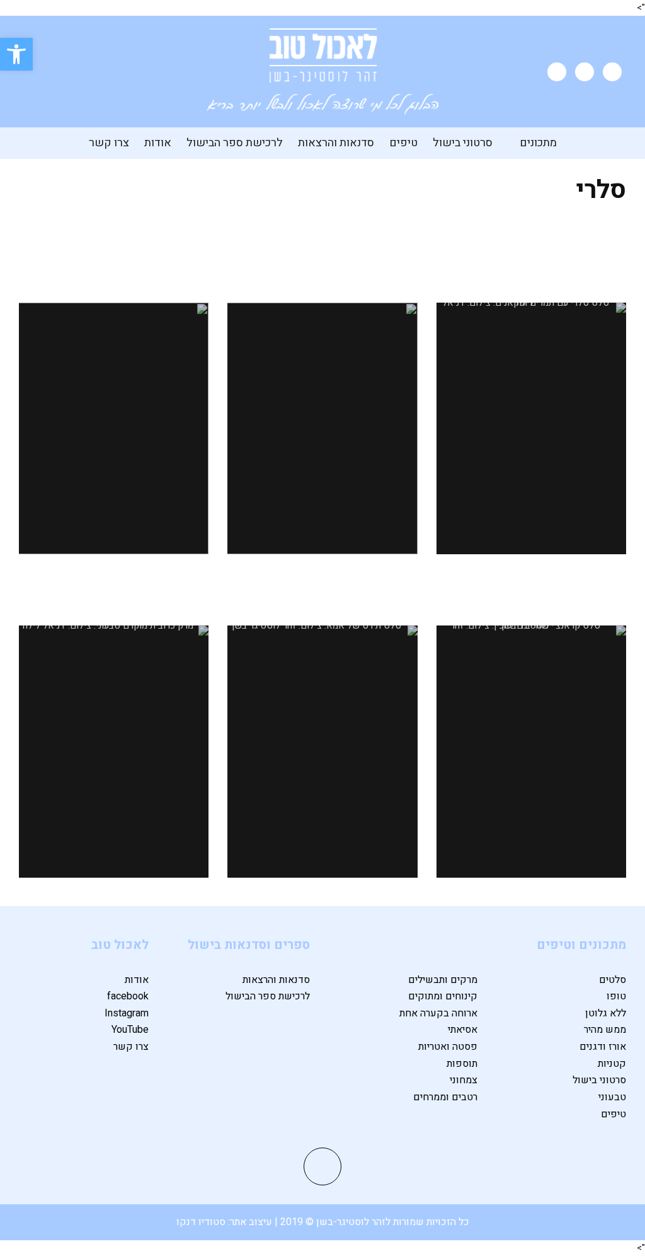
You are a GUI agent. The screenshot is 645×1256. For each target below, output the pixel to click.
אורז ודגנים (602, 1046)
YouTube (130, 1029)
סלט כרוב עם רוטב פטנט (322, 257)
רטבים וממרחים (445, 1097)
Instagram (127, 1013)
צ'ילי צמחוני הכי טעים (113, 257)
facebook (128, 996)
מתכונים (538, 142)
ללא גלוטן (605, 1013)
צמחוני (463, 1080)
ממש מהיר (605, 1029)
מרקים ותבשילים (442, 979)
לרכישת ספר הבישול (234, 142)
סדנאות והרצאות (336, 142)
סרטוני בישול (463, 142)
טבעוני (612, 1097)
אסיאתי (462, 1029)
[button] (16, 54)
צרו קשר (109, 142)
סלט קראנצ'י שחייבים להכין (531, 580)
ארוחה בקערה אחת (438, 1013)
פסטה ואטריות (447, 1046)
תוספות (462, 1063)
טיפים (403, 142)
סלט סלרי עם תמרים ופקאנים (531, 257)
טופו (616, 996)
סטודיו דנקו (202, 1222)
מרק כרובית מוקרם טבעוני (114, 580)
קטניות (612, 1063)
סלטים (612, 979)
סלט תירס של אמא (322, 580)
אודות (157, 142)
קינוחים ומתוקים (442, 996)
